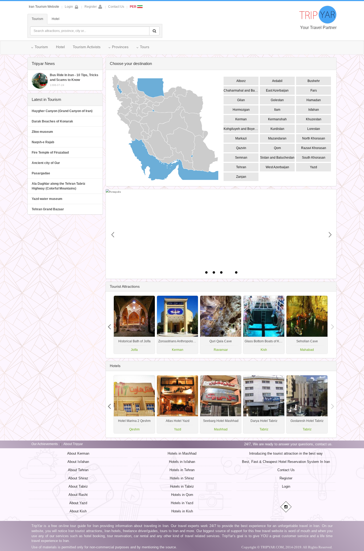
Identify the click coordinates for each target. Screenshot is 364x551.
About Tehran (78, 470)
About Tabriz (78, 486)
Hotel (55, 19)
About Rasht (78, 495)
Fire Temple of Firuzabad (50, 152)
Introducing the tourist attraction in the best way (286, 453)
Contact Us (116, 7)
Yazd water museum (47, 199)
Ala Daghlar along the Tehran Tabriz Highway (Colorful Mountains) (58, 186)
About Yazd (78, 503)
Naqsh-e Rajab (43, 142)
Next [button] (109, 324)
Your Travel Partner (318, 27)
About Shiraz (78, 478)
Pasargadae (41, 173)
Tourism (37, 19)
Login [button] (69, 7)
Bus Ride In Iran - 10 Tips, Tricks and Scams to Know (74, 80)
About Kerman (78, 453)
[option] (307, 324)
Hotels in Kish (182, 511)
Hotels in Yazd (182, 503)
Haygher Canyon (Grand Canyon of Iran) (62, 111)
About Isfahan (78, 462)
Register (90, 7)
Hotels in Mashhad (182, 453)
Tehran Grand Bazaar (48, 209)
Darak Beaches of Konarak (52, 121)
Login (286, 486)
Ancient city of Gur (46, 163)
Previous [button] (332, 324)
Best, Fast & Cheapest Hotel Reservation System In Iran (286, 462)
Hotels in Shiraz (182, 478)
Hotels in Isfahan (182, 462)
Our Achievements (44, 444)
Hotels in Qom (182, 495)
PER (133, 7)
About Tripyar (73, 444)
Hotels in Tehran (182, 470)
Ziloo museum (42, 132)
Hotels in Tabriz (182, 486)
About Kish (78, 511)
